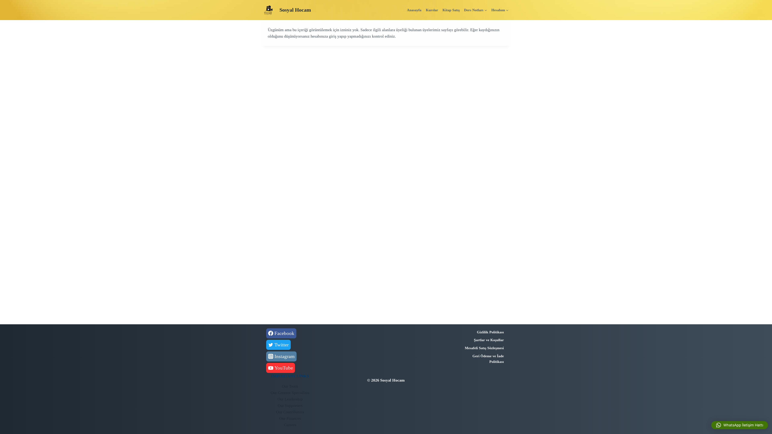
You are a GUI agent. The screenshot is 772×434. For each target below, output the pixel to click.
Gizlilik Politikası (490, 332)
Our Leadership (290, 399)
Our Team (290, 386)
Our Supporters (290, 405)
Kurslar (432, 10)
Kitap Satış (451, 10)
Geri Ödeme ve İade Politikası (488, 359)
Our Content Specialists (290, 392)
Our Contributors (290, 412)
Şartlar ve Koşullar (489, 340)
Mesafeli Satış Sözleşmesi (484, 348)
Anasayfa (414, 10)
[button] (739, 425)
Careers (290, 425)
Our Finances (290, 418)
